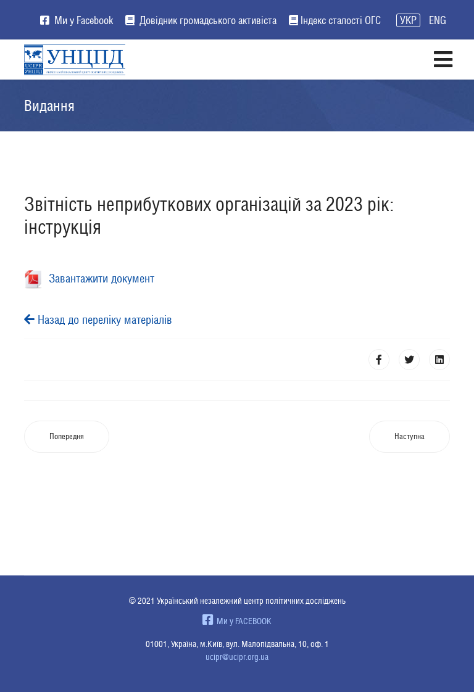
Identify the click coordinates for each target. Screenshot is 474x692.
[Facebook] (378, 359)
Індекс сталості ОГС (341, 20)
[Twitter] (409, 359)
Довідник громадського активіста (206, 20)
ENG (437, 20)
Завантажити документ (98, 278)
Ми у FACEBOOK (242, 621)
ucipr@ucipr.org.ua (237, 657)
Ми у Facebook (82, 20)
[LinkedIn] (439, 359)
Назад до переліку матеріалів (103, 319)
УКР (408, 20)
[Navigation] (442, 59)
